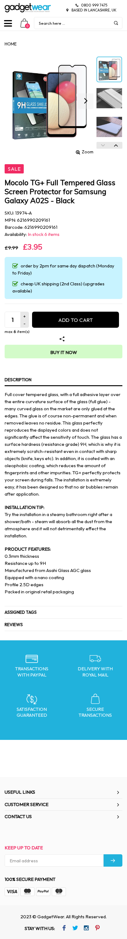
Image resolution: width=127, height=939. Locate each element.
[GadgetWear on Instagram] (86, 928)
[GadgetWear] (28, 7)
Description (18, 379)
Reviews (14, 624)
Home (11, 44)
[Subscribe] (113, 860)
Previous (102, 145)
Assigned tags (21, 612)
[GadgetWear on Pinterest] (97, 928)
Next (115, 145)
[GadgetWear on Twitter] (75, 928)
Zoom (87, 152)
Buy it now (63, 352)
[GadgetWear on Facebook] (64, 928)
